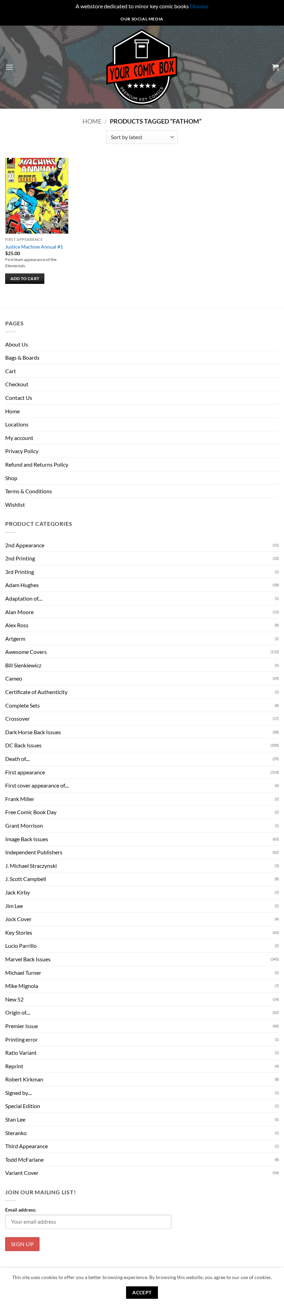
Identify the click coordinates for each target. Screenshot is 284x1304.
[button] (9, 67)
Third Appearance (26, 1146)
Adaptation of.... (23, 598)
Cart (10, 371)
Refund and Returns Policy (36, 464)
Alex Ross (16, 625)
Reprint (14, 1066)
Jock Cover (18, 919)
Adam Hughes (22, 585)
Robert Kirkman (24, 1079)
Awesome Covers (26, 651)
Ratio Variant (21, 1052)
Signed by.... (18, 1092)
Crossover (17, 718)
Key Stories (18, 932)
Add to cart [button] (24, 278)
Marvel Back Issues (28, 959)
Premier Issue (21, 1026)
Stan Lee (15, 1119)
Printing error (21, 1039)
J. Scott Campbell (25, 878)
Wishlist (15, 504)
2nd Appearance (24, 545)
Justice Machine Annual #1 (34, 247)
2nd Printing (20, 558)
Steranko (16, 1133)
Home (91, 121)
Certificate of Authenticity (36, 692)
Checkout (16, 384)
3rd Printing (19, 571)
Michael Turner (23, 972)
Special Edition (22, 1106)
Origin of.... (17, 1012)
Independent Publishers (33, 852)
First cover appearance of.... (37, 785)
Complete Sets (22, 705)
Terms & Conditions (28, 491)
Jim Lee (14, 905)
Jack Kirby (17, 892)
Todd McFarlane (24, 1159)
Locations (16, 424)
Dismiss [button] (199, 6)
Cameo (13, 678)
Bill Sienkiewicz (23, 665)
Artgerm (15, 638)
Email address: (20, 1210)
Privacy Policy (21, 451)
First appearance (25, 772)
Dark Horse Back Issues (33, 732)
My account (19, 437)
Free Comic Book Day (30, 812)
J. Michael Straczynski (31, 865)
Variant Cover (21, 1172)
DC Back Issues (23, 745)
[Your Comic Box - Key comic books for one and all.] (142, 67)
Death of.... (17, 758)
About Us (16, 344)
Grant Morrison (24, 825)
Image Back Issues (26, 839)
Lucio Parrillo (21, 945)
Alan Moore (19, 612)
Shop (11, 478)
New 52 (14, 999)
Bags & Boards (22, 357)
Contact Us (18, 397)
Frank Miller (19, 798)
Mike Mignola (21, 985)
